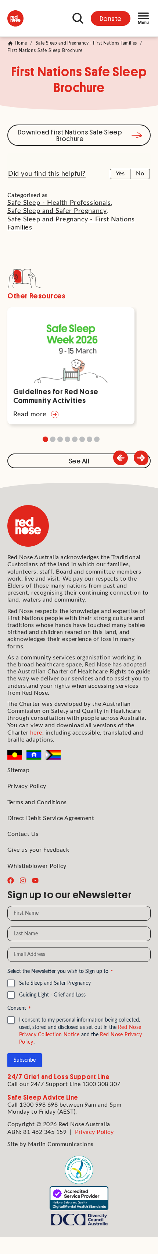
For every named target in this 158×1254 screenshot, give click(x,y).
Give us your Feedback (38, 850)
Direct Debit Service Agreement (50, 818)
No (140, 173)
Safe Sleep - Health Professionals (59, 203)
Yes (120, 173)
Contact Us (23, 834)
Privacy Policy (26, 786)
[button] (141, 458)
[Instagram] (22, 880)
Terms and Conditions (37, 802)
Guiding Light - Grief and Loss (52, 995)
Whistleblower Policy (37, 866)
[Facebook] (10, 880)
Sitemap (18, 770)
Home (21, 43)
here (36, 733)
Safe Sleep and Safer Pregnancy (57, 211)
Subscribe (25, 1060)
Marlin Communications (61, 1144)
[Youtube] (35, 880)
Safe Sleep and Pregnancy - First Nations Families (86, 43)
